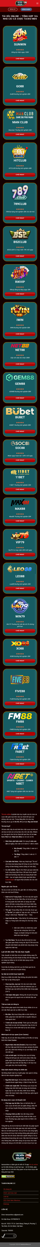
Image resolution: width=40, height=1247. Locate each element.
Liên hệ (5, 1197)
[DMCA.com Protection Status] (8, 1176)
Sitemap (6, 1204)
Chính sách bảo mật (10, 1193)
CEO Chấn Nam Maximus (11, 1200)
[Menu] (37, 3)
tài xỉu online (33, 1164)
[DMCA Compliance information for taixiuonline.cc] (9, 1236)
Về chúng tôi (7, 1189)
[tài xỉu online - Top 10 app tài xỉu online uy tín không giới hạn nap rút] (20, 3)
